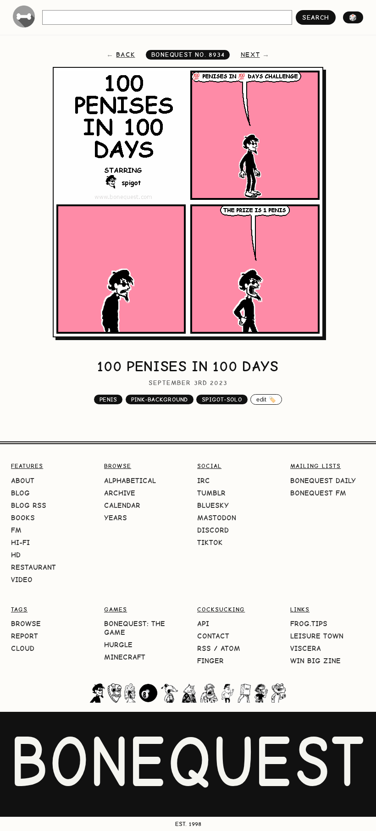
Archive (119, 493)
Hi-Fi (20, 542)
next (250, 54)
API (203, 623)
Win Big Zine (315, 660)
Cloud (22, 648)
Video (22, 579)
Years (115, 517)
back (125, 54)
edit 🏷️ (266, 399)
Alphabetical (130, 480)
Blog (20, 493)
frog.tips (308, 623)
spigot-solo (222, 399)
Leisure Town (316, 636)
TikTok (210, 542)
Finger (210, 660)
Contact (213, 636)
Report (24, 636)
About (22, 480)
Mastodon (216, 517)
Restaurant (33, 567)
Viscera (305, 648)
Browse (26, 623)
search (315, 17)
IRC (203, 480)
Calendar (122, 505)
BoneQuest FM (318, 493)
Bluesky (213, 505)
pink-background (159, 399)
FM (16, 530)
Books (23, 517)
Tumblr (211, 493)
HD (16, 554)
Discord (213, 530)
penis (108, 399)
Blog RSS (28, 505)
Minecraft (124, 657)
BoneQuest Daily (323, 480)
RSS (204, 648)
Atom (230, 648)
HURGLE (118, 644)
